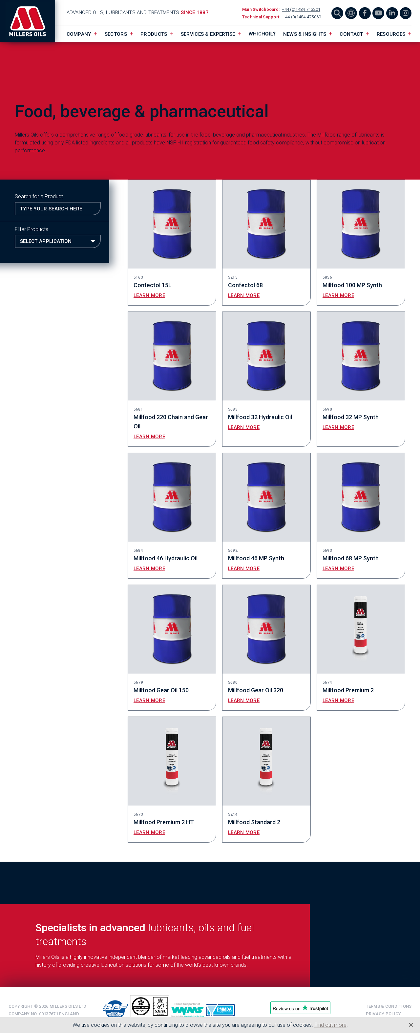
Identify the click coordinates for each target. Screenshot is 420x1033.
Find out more (330, 1025)
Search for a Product (39, 196)
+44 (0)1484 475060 (302, 16)
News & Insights (304, 34)
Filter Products (31, 229)
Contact (351, 34)
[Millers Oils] (32, 21)
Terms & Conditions (389, 1006)
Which (262, 34)
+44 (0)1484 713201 (301, 9)
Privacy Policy (383, 1013)
